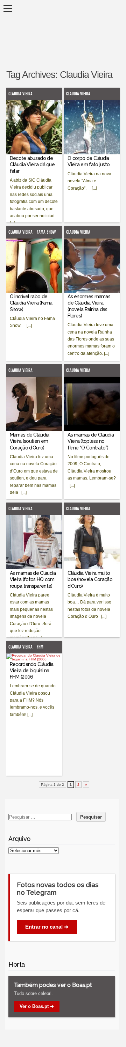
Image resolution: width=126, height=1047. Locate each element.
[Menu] (8, 8)
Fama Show (46, 232)
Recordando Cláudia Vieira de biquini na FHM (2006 (31, 670)
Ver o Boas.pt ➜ (37, 1006)
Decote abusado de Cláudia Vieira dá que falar (32, 164)
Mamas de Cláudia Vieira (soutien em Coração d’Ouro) (29, 441)
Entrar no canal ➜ (47, 927)
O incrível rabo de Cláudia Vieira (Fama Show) (31, 303)
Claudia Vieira (20, 93)
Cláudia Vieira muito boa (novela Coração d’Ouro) (90, 579)
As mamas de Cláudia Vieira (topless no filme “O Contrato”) (91, 441)
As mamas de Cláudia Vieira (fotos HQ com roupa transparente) (33, 579)
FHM (40, 647)
